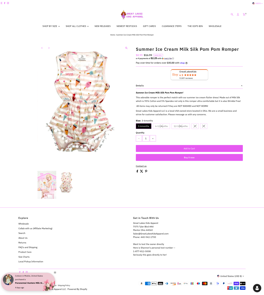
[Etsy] (1, 3)
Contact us (141, 166)
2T (196, 127)
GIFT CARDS (149, 26)
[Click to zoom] (126, 48)
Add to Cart (189, 148)
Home (112, 35)
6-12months (162, 127)
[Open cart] (244, 14)
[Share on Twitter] (142, 171)
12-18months (182, 127)
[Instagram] (8, 3)
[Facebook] (4, 3)
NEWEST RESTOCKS (127, 26)
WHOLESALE (215, 26)
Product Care (24, 252)
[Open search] (232, 14)
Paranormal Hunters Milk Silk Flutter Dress (29, 283)
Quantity (140, 132)
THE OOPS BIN (195, 26)
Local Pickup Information (30, 261)
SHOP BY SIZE (50, 26)
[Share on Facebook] (138, 171)
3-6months (143, 126)
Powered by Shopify (77, 289)
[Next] (49, 48)
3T (204, 127)
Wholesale (23, 223)
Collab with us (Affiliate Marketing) (35, 228)
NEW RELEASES (103, 26)
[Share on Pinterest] (146, 171)
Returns (22, 242)
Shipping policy (64, 285)
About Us (23, 237)
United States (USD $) (231, 276)
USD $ (258, 3)
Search (21, 233)
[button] (189, 58)
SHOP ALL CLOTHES (76, 26)
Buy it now (189, 157)
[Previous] (42, 48)
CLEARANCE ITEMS (172, 26)
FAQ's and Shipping (27, 247)
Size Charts (24, 256)
